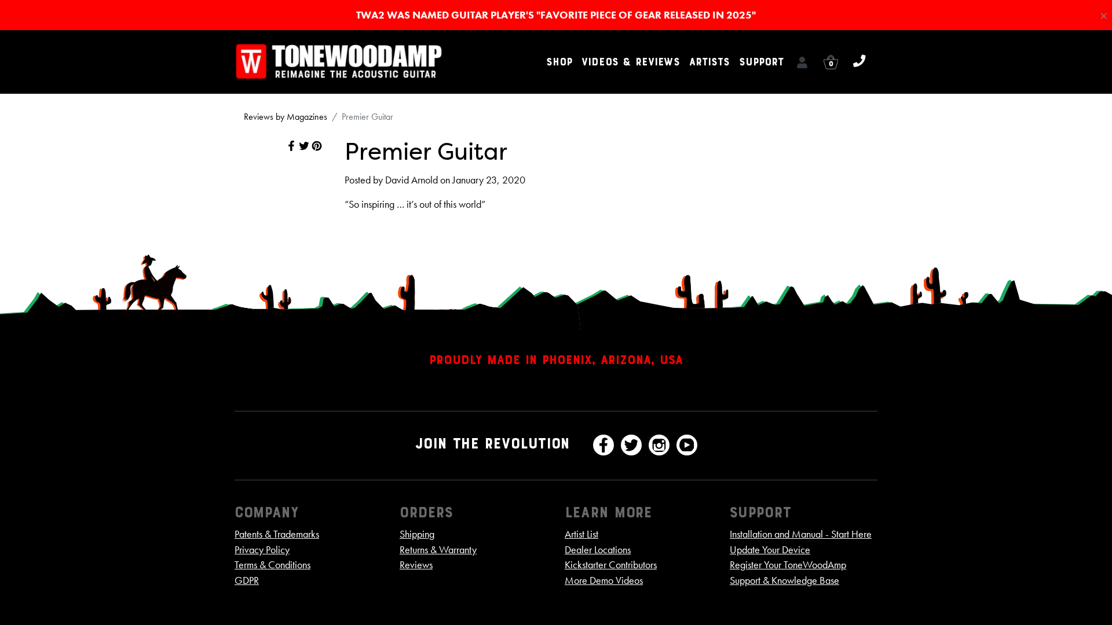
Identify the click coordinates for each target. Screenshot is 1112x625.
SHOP (559, 62)
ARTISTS (709, 62)
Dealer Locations (598, 549)
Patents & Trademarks (277, 534)
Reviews (416, 564)
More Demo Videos (604, 580)
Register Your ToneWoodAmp (788, 564)
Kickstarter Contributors (611, 564)
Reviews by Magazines (285, 117)
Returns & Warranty (438, 549)
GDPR (247, 580)
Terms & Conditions (272, 564)
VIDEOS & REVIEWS (630, 62)
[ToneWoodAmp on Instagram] (659, 445)
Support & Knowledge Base (784, 580)
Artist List (581, 534)
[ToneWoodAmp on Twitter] (631, 445)
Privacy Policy (262, 549)
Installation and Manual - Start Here (801, 534)
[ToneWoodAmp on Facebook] (603, 445)
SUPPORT (761, 62)
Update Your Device (770, 549)
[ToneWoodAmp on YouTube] (686, 445)
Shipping (417, 534)
